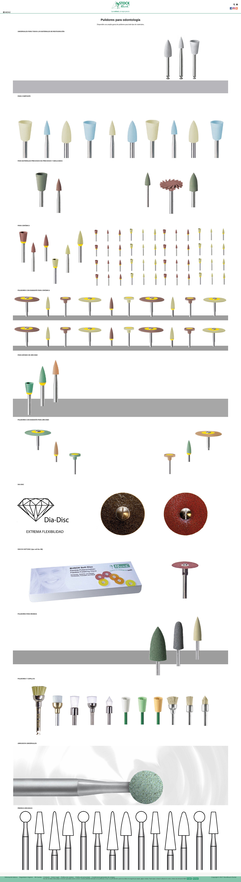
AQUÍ (184, 878)
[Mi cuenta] (237, 4)
